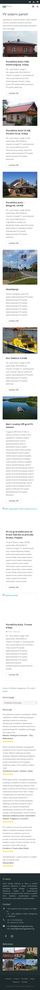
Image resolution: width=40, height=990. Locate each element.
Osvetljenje (12, 289)
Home (5, 688)
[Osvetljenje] (31, 965)
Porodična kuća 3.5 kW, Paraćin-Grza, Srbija (18, 132)
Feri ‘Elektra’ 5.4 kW (16, 358)
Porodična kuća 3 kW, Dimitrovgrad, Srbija (17, 63)
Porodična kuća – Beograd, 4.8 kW (15, 204)
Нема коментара (14, 632)
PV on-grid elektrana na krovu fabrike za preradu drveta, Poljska (19, 534)
